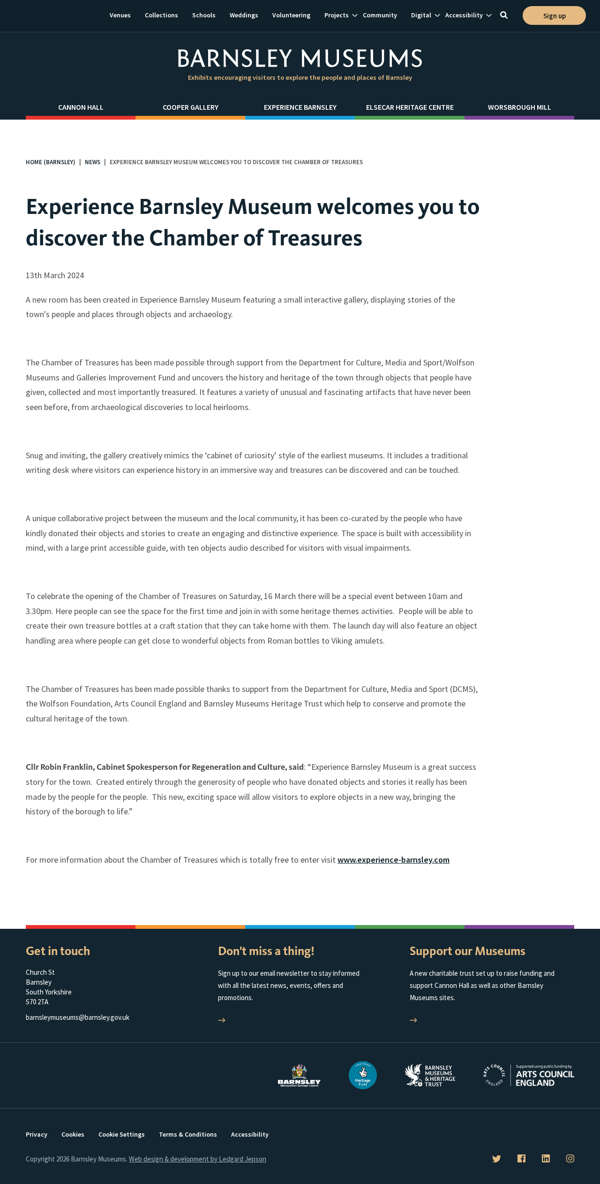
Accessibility (464, 15)
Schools (204, 15)
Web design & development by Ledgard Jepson (197, 1158)
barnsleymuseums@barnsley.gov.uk (77, 1017)
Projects (336, 15)
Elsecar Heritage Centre (410, 107)
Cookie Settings (121, 1134)
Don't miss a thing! (266, 951)
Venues (120, 15)
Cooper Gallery (190, 107)
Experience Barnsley (300, 107)
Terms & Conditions (188, 1134)
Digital (421, 15)
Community (380, 15)
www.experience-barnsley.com (394, 859)
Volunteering (291, 15)
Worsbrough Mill (519, 107)
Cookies (72, 1134)
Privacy (36, 1134)
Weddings (244, 15)
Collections (161, 15)
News (92, 162)
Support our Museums (467, 951)
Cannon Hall (81, 107)
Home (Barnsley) (50, 162)
